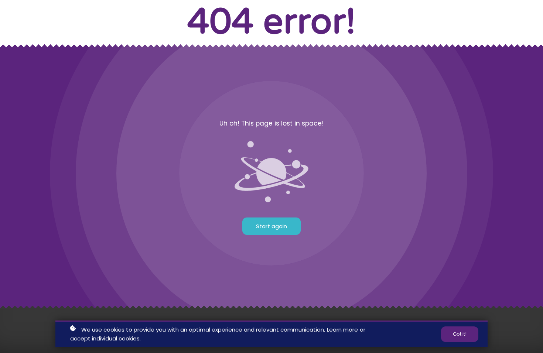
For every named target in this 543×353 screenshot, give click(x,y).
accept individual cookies (105, 338)
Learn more (342, 329)
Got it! (460, 333)
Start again (271, 226)
